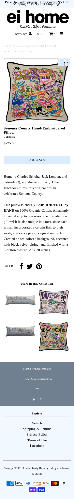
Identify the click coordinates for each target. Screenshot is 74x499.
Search (37, 423)
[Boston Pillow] (20, 341)
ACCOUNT (20, 34)
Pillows (18, 46)
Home (7, 46)
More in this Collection (37, 283)
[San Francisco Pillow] (20, 309)
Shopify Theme (38, 468)
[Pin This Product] (39, 266)
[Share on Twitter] (29, 266)
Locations (37, 446)
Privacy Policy (37, 434)
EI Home (26, 468)
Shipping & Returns (37, 429)
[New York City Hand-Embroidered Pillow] (54, 351)
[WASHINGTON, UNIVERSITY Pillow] (54, 314)
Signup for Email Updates (37, 368)
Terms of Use (37, 440)
